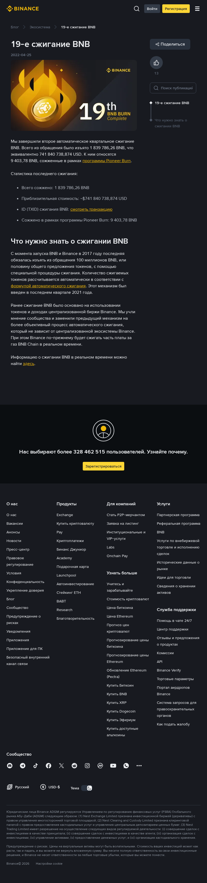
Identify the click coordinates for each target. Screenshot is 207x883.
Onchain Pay (117, 555)
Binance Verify (169, 670)
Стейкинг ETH (69, 592)
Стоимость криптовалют (128, 598)
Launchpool (66, 575)
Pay (60, 532)
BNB (160, 532)
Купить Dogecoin (121, 711)
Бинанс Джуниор (71, 549)
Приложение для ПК (24, 648)
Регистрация (176, 8)
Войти (152, 8)
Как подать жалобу (173, 724)
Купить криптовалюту (75, 523)
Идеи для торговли (174, 577)
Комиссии (165, 652)
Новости (13, 540)
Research (65, 609)
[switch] (86, 788)
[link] (15, 27)
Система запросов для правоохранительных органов (176, 709)
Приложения (17, 639)
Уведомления (18, 631)
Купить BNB (117, 693)
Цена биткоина (120, 607)
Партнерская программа (178, 514)
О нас (11, 514)
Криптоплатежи (70, 540)
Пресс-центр (17, 549)
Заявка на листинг (123, 523)
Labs (111, 547)
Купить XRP (116, 702)
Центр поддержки (172, 629)
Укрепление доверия (25, 590)
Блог (10, 598)
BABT (61, 601)
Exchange (65, 514)
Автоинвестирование (75, 583)
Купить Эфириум (121, 719)
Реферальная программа (178, 523)
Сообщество (17, 607)
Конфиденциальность (25, 581)
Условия (13, 573)
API (159, 661)
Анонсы (13, 532)
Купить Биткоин (120, 685)
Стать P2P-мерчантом (126, 514)
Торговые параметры (175, 678)
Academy (64, 557)
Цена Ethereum (120, 616)
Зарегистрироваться (103, 466)
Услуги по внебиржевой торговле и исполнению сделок (178, 547)
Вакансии (14, 523)
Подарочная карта (73, 566)
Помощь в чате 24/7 (174, 620)
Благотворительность (75, 618)
